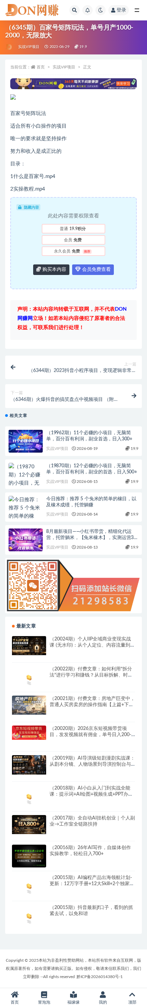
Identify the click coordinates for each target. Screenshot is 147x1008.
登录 (121, 10)
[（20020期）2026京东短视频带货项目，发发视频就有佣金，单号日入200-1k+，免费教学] (29, 733)
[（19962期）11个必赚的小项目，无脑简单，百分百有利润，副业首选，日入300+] (26, 441)
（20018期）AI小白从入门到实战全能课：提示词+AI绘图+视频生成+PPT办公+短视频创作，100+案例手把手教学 (91, 794)
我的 (103, 1002)
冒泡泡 (44, 1002)
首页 (41, 67)
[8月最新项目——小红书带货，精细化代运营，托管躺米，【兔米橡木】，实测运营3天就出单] (26, 540)
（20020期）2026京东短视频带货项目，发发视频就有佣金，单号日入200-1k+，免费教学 (90, 734)
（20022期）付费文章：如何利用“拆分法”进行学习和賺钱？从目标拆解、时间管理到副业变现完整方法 (91, 675)
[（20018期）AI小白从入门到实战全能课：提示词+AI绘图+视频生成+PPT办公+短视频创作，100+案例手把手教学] (29, 798)
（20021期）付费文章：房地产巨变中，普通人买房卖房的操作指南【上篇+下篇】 (92, 704)
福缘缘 (73, 1002)
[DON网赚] (9, 47)
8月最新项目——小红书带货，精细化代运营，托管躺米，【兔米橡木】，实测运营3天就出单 (92, 537)
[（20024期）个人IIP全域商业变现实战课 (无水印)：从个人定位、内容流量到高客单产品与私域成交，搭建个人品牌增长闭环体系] (29, 645)
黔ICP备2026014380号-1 (100, 977)
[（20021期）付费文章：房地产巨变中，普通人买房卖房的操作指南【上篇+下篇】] (29, 705)
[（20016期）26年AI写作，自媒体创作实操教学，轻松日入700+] (29, 856)
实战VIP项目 (28, 47)
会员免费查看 (96, 269)
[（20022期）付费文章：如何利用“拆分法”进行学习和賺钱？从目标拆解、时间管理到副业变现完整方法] (29, 675)
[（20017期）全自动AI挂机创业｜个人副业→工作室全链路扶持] (29, 824)
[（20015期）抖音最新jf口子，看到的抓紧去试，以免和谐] (29, 917)
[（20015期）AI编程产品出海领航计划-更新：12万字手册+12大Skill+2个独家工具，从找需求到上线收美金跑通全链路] (29, 887)
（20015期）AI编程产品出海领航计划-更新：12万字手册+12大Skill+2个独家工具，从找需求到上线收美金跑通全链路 (92, 883)
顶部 (132, 1002)
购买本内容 (53, 269)
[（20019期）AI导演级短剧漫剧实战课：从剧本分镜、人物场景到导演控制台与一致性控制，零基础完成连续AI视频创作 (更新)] (29, 764)
